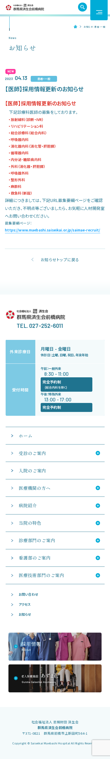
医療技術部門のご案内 (41, 575)
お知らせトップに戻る (60, 259)
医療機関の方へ (35, 488)
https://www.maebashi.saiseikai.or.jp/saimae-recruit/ (52, 229)
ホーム (73, 26)
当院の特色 (30, 523)
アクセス (25, 604)
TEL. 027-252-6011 (40, 325)
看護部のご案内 (35, 557)
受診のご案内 (32, 453)
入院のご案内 (32, 470)
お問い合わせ (28, 594)
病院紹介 (28, 505)
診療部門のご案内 (37, 540)
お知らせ (25, 614)
